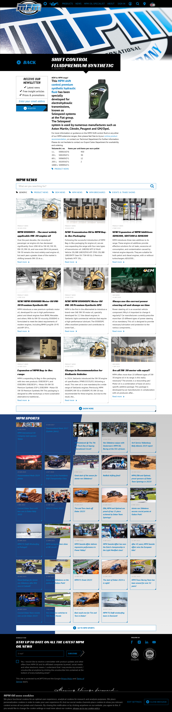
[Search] (137, 3)
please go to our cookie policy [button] (86, 708)
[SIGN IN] (130, 3)
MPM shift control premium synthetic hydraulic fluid (63, 86)
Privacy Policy (66, 678)
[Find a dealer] (145, 3)
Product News (62, 168)
